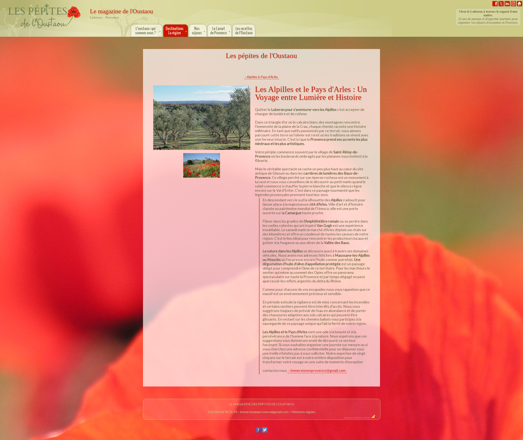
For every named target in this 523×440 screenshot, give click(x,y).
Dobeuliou (349, 418)
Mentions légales (303, 412)
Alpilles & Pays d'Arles (262, 77)
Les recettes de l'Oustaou (244, 31)
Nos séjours (198, 31)
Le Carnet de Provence (220, 31)
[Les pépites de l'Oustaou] (44, 29)
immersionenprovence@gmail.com (318, 370)
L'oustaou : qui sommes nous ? (148, 31)
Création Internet (362, 418)
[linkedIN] (507, 4)
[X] (501, 4)
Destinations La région (176, 31)
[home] (519, 4)
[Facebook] (494, 4)
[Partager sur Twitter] (265, 431)
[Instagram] (513, 4)
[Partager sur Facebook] (258, 431)
